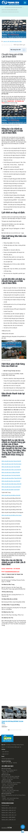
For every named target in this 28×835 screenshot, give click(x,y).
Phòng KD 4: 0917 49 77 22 (9, 814)
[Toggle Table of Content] (23, 50)
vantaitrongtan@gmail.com (8, 758)
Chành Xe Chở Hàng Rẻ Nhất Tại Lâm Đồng (12, 722)
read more (4, 726)
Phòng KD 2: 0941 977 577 (9, 810)
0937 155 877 (12, 817)
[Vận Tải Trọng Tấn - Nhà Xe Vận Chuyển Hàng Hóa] (11, 3)
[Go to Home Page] (2, 7)
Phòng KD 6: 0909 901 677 (9, 819)
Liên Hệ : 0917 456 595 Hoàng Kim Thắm (12, 41)
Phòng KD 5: (6, 817)
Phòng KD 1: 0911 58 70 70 (9, 807)
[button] (7, 730)
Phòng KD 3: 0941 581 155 (9, 812)
